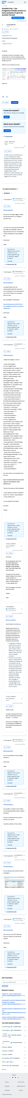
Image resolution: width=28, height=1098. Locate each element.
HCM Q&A (5, 5)
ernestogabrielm (11, 24)
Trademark (7, 1090)
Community (11, 2)
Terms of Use (21, 1082)
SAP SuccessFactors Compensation (9, 38)
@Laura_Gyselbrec (11, 620)
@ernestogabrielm (8, 210)
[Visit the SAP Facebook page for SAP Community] (10, 1077)
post (19, 624)
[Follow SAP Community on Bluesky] (12, 1077)
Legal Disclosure (21, 1086)
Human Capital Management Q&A (12, 995)
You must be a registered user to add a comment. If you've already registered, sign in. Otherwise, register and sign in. (13, 254)
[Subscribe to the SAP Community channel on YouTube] (15, 1077)
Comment (14, 102)
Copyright (7, 1086)
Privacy (7, 1082)
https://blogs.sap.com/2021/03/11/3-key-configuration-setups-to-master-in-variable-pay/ (13, 306)
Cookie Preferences (7, 1094)
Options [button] (25, 18)
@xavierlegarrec (9, 355)
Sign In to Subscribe (18, 17)
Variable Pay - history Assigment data (11, 993)
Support (21, 1090)
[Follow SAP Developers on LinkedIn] (18, 1077)
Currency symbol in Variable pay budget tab (13, 1017)
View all (4, 1069)
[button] (3, 32)
